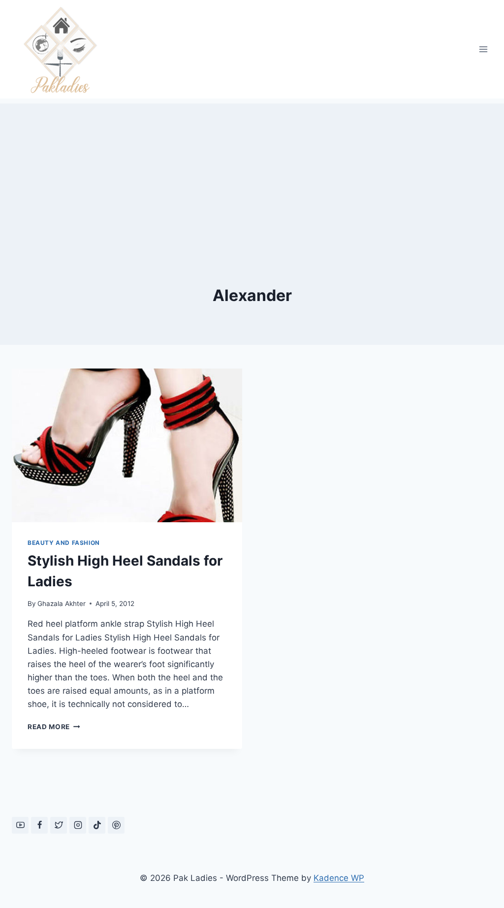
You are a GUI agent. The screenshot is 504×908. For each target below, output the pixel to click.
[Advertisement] (252, 172)
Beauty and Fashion (64, 542)
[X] (58, 825)
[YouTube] (20, 825)
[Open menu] (483, 49)
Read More (54, 727)
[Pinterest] (116, 825)
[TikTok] (97, 825)
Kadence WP (339, 878)
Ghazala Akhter (61, 603)
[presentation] (127, 445)
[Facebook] (39, 825)
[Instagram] (77, 825)
